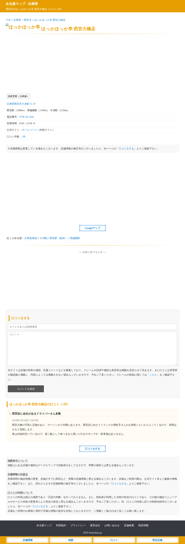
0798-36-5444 (26, 117)
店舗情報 (28, 540)
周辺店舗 (157, 540)
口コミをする (126, 148)
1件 (24, 136)
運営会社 (95, 525)
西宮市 (27, 20)
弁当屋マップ (15, 4)
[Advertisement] (92, 63)
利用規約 (61, 525)
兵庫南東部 (30, 238)
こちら (153, 374)
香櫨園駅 (75, 238)
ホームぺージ (29, 130)
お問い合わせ (112, 525)
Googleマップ (92, 228)
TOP (8, 20)
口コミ (114, 540)
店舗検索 (129, 525)
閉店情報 (143, 525)
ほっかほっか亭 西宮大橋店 (49, 20)
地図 (70, 540)
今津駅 (43, 238)
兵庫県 (33, 4)
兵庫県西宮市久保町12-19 (21, 103)
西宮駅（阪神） (58, 238)
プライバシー (78, 525)
